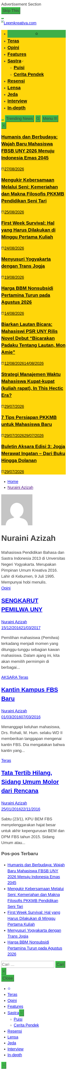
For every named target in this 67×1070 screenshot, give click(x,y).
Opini (13, 47)
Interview (17, 100)
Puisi (19, 67)
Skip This (10, 10)
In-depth (16, 107)
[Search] (38, 118)
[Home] (36, 34)
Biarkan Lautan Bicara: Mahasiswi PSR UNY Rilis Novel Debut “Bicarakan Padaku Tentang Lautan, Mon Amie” (33, 338)
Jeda (12, 94)
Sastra (14, 60)
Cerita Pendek (29, 74)
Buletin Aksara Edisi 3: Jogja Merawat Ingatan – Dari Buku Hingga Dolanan (33, 453)
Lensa (14, 87)
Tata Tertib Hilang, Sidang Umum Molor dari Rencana (30, 781)
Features (16, 54)
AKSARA (9, 677)
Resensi (16, 81)
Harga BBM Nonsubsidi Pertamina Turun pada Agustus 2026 (27, 295)
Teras (13, 40)
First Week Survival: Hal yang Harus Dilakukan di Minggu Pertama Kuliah (28, 229)
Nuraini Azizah (14, 622)
